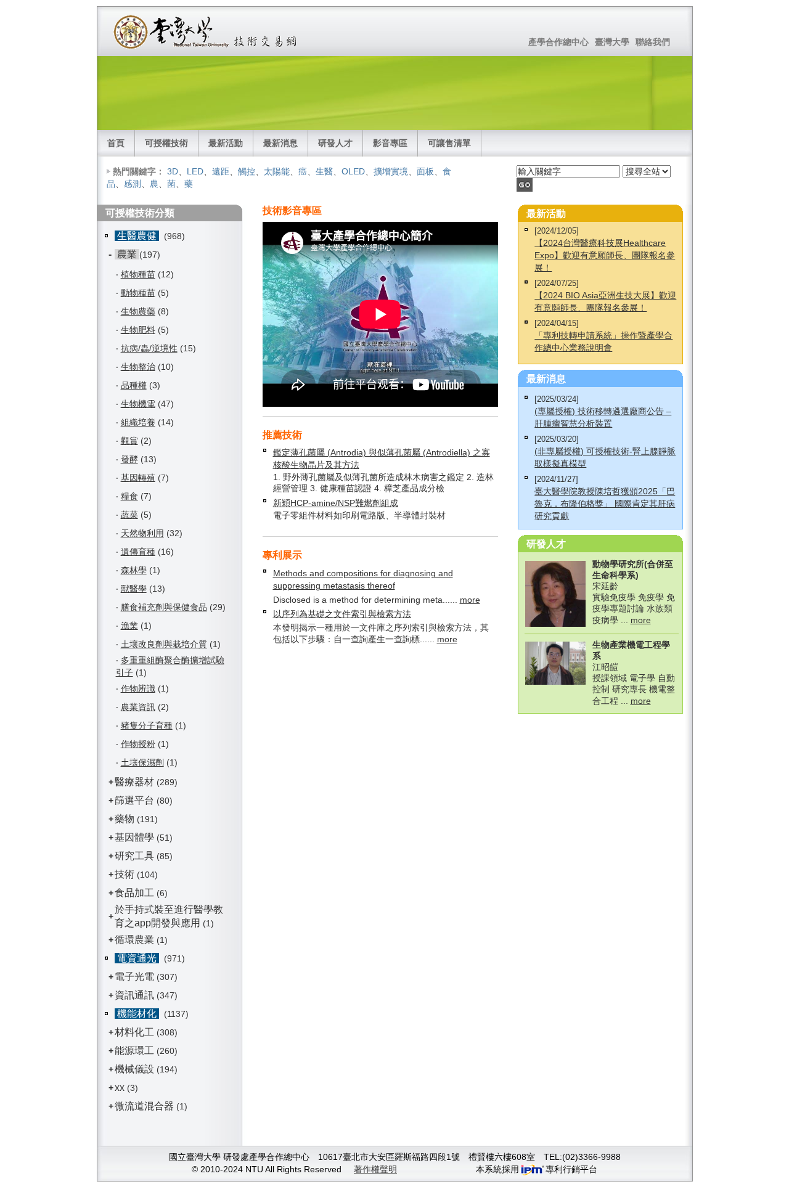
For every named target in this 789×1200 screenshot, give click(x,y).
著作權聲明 (375, 1169)
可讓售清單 (449, 143)
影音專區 (390, 143)
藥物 (124, 819)
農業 (127, 254)
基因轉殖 (138, 478)
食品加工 (134, 893)
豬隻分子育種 (147, 725)
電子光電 (134, 976)
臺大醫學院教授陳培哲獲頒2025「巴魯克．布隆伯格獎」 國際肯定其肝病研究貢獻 (604, 503)
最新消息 (280, 143)
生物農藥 (138, 311)
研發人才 (335, 143)
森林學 (134, 570)
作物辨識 (138, 688)
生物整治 (138, 367)
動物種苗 (138, 293)
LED (195, 171)
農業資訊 (138, 707)
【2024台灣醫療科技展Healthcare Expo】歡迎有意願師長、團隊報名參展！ (604, 255)
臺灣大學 (612, 42)
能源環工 (134, 1050)
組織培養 (138, 422)
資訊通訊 (134, 995)
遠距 (220, 171)
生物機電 (138, 404)
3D (172, 171)
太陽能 (277, 171)
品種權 (134, 385)
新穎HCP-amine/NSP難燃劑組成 (335, 503)
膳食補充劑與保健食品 (164, 607)
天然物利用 (142, 533)
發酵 (129, 459)
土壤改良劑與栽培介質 (164, 644)
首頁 (116, 143)
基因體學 (134, 837)
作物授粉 (138, 744)
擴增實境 (391, 171)
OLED (353, 171)
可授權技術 (166, 143)
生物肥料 (138, 330)
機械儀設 (134, 1069)
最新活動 (225, 143)
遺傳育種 (138, 552)
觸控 (246, 171)
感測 (132, 184)
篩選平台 (134, 800)
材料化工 (134, 1032)
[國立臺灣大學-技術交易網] (206, 31)
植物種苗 (138, 274)
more (470, 600)
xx (120, 1087)
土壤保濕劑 (142, 762)
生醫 (324, 171)
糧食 (129, 496)
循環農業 (134, 939)
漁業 (129, 626)
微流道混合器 (144, 1106)
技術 (124, 874)
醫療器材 (136, 782)
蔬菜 (129, 515)
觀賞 (129, 441)
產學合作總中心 (558, 42)
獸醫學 (134, 589)
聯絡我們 (653, 42)
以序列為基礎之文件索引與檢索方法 (342, 614)
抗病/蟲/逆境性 (149, 348)
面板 (425, 171)
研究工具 (134, 856)
